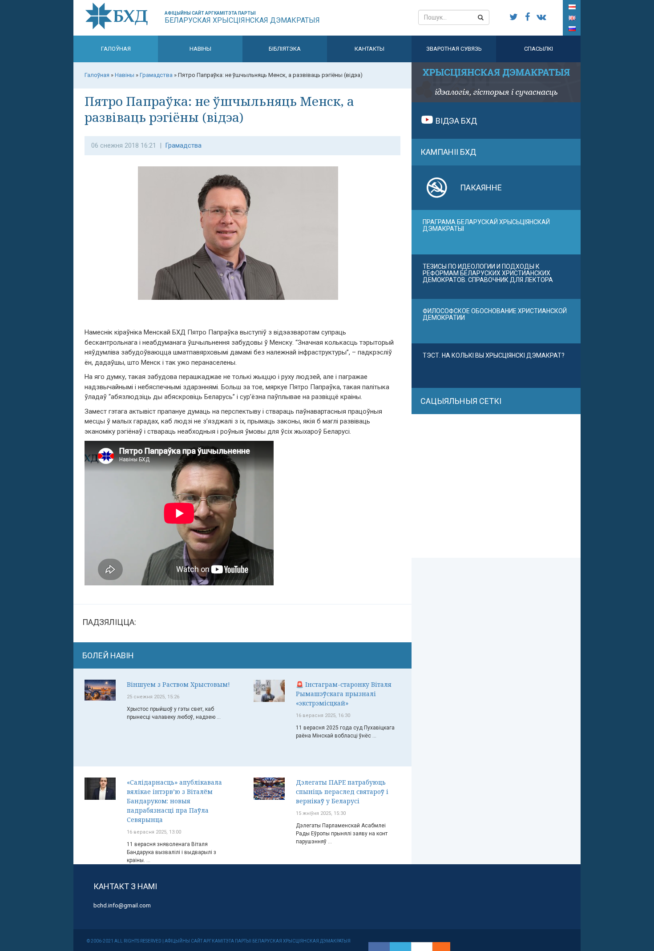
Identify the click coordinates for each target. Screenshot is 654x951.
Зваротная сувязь (454, 48)
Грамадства (183, 145)
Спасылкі (538, 48)
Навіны (200, 48)
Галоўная (116, 48)
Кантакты (369, 48)
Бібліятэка (285, 48)
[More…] (436, 946)
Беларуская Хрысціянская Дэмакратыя (242, 17)
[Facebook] (379, 946)
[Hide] (445, 946)
